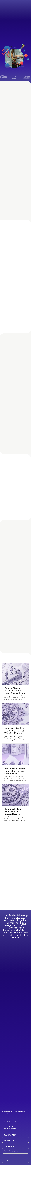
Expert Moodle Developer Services (11, 1035)
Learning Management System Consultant (13, 1039)
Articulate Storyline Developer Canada (13, 1051)
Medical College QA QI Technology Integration (15, 1028)
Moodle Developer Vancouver (10, 1041)
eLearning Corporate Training (10, 986)
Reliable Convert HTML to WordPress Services (14, 987)
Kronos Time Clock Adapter (9, 1061)
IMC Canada (5, 1050)
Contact (4, 974)
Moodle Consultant (7, 1037)
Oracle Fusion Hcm (7, 1071)
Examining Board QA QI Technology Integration (15, 1053)
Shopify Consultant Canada (9, 1063)
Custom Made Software (8, 1009)
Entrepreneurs (6, 968)
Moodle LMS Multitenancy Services (11, 1026)
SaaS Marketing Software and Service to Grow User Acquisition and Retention (15, 1012)
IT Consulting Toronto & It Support (11, 989)
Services (4, 961)
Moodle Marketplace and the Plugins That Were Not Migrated (14, 730)
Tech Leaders (6, 967)
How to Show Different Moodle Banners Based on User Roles (15, 771)
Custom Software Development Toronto (13, 982)
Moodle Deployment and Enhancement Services (15, 1025)
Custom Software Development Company (13, 1014)
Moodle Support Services (9, 1033)
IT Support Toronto (7, 993)
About (4, 959)
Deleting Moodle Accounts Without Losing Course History (14, 690)
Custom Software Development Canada (13, 980)
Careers (4, 972)
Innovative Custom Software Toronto (12, 984)
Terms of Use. (13, 897)
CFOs (3, 965)
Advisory (4, 963)
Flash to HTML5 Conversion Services (12, 995)
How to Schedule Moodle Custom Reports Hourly (12, 811)
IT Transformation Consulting (10, 991)
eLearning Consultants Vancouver (11, 1048)
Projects (4, 970)
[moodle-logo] (10, 42)
